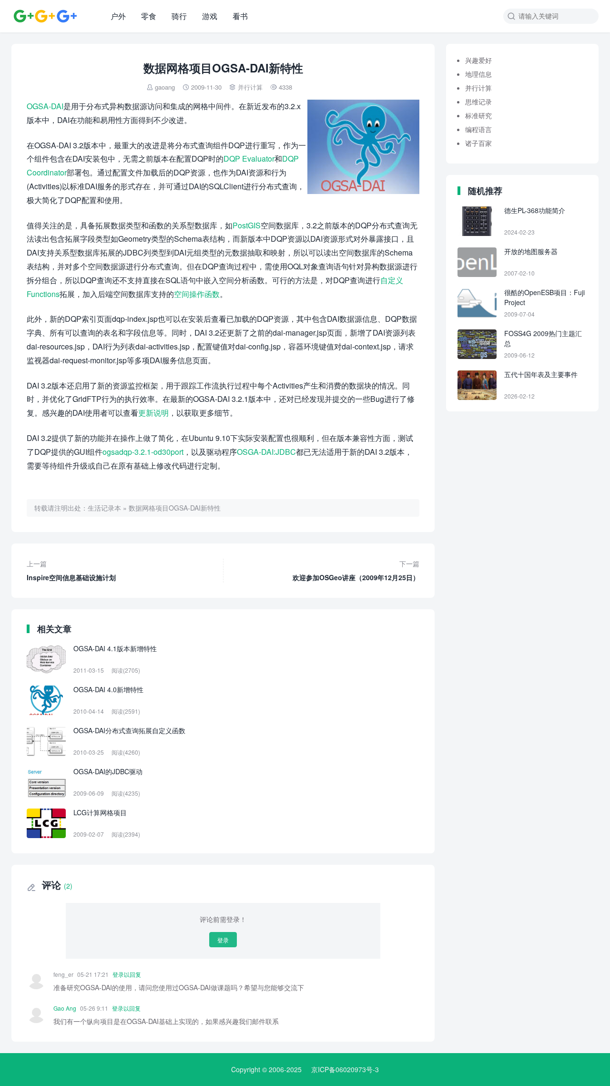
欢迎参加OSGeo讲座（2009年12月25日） (356, 570)
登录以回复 (126, 974)
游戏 (209, 15)
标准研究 (478, 115)
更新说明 (153, 412)
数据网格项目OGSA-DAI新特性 (175, 507)
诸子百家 (478, 143)
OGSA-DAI (45, 106)
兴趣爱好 (478, 60)
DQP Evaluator (249, 158)
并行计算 (250, 87)
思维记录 (478, 101)
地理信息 (478, 74)
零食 (148, 15)
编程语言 (478, 129)
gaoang (165, 87)
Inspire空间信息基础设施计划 (71, 570)
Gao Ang (64, 1008)
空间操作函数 (197, 293)
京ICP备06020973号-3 (345, 1069)
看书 (240, 15)
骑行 (179, 15)
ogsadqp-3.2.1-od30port (142, 451)
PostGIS (247, 225)
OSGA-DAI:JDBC (266, 451)
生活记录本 (104, 507)
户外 (118, 15)
